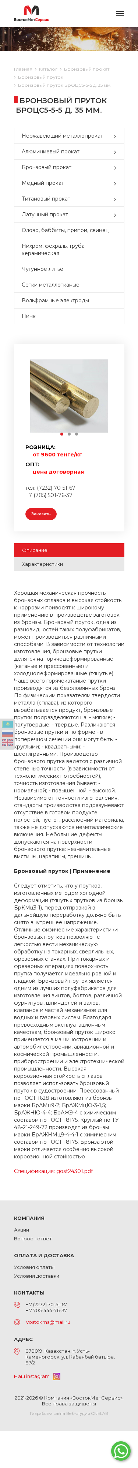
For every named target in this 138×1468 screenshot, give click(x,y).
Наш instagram (33, 1376)
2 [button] (69, 434)
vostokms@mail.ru (48, 1322)
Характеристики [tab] (42, 564)
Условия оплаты (34, 1267)
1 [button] (62, 434)
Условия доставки (36, 1276)
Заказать (41, 513)
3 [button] (77, 434)
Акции (21, 1230)
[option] (69, 396)
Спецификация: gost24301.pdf (53, 1171)
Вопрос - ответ (33, 1238)
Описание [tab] (34, 550)
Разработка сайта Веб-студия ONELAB (69, 1413)
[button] (116, 135)
